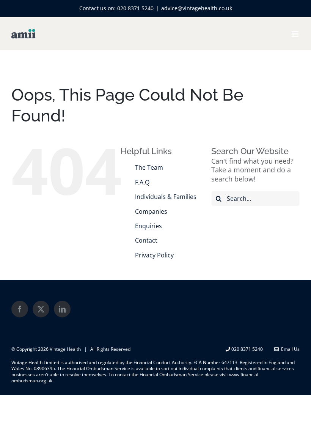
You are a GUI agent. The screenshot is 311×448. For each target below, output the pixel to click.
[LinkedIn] (62, 309)
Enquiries (148, 226)
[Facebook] (19, 309)
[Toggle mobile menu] (296, 34)
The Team (149, 167)
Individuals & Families (165, 196)
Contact (146, 240)
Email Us (289, 349)
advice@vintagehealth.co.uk (196, 8)
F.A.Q (142, 182)
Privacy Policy (154, 255)
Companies (151, 211)
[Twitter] (41, 309)
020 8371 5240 (135, 8)
